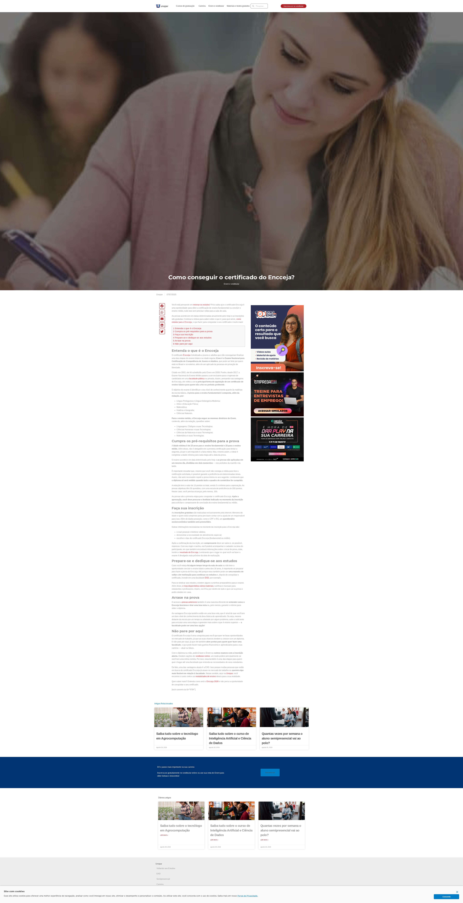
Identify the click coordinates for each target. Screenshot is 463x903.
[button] (162, 306)
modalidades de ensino (206, 676)
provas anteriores (189, 602)
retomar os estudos (201, 305)
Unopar (229, 673)
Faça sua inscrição (183, 334)
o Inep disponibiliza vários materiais (197, 586)
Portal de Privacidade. (248, 896)
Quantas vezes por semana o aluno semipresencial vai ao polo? (282, 738)
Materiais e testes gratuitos (238, 6)
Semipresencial (163, 879)
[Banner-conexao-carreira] (277, 439)
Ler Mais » (164, 835)
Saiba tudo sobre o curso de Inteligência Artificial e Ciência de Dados (230, 738)
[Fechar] (457, 892)
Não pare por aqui (182, 344)
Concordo (447, 897)
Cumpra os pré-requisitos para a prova (192, 331)
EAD (207, 578)
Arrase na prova (181, 340)
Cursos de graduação (185, 6)
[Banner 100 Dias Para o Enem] (277, 338)
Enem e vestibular (216, 6)
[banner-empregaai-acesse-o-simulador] (277, 394)
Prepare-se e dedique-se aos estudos (192, 337)
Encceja (186, 355)
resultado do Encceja (189, 552)
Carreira (202, 6)
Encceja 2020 (212, 681)
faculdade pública (197, 379)
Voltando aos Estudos (166, 868)
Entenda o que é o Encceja (187, 328)
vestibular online (203, 656)
